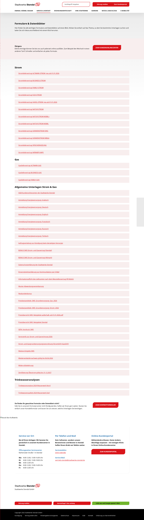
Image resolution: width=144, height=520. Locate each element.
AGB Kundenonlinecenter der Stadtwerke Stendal (36, 193)
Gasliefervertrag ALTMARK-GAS (29, 165)
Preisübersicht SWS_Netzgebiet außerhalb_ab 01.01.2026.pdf (40, 315)
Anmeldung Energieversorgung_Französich (34, 222)
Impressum (75, 515)
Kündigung (18, 515)
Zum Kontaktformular (106, 405)
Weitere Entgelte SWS (26, 351)
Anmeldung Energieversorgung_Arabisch (33, 200)
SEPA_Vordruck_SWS (26, 329)
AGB (83, 515)
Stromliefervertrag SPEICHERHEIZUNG (32, 145)
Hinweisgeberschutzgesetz (49, 515)
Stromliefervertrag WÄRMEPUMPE (31, 152)
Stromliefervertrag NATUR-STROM (30, 109)
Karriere (94, 11)
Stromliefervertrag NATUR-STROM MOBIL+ (33, 116)
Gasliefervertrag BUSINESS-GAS (30, 173)
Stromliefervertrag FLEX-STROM (30, 95)
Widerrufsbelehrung (25, 365)
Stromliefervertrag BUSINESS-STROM (32, 81)
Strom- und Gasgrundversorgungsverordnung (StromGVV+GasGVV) (43, 344)
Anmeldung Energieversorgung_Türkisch (33, 236)
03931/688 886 (60, 453)
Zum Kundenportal (120, 4)
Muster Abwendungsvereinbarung (31, 286)
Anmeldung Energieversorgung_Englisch (33, 214)
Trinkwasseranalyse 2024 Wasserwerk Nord (34, 386)
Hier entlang (70, 503)
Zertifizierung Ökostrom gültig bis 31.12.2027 (34, 373)
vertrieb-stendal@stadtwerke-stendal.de (70, 460)
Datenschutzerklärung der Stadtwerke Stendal (35, 265)
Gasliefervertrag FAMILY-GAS (28, 180)
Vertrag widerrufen (31, 515)
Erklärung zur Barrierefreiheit (105, 515)
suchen (87, 4)
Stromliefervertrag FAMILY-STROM (30, 88)
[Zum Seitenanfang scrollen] (127, 515)
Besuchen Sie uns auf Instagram (119, 515)
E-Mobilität (125, 11)
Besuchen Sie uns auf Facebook (122, 515)
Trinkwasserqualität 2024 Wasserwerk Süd (34, 393)
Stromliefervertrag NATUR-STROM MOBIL (33, 124)
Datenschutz (65, 515)
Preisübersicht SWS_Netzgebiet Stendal (32, 322)
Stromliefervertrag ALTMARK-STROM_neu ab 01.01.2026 (38, 73)
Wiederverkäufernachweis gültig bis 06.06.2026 (35, 358)
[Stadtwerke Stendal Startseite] (37, 4)
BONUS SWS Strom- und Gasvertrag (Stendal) (35, 250)
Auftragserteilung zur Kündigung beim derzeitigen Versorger (40, 243)
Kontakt (90, 515)
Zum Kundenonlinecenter (107, 48)
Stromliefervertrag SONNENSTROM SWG (33, 131)
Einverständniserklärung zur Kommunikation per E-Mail (38, 272)
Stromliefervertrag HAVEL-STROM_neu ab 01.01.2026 (37, 102)
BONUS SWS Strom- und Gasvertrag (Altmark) (35, 258)
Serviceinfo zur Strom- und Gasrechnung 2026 (35, 337)
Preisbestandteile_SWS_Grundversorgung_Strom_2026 (38, 308)
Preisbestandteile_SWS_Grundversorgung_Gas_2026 (37, 301)
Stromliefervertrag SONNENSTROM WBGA (33, 138)
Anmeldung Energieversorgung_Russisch (33, 229)
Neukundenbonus (25, 293)
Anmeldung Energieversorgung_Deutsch (33, 207)
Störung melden (102, 4)
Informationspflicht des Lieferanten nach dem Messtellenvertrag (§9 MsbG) (46, 279)
